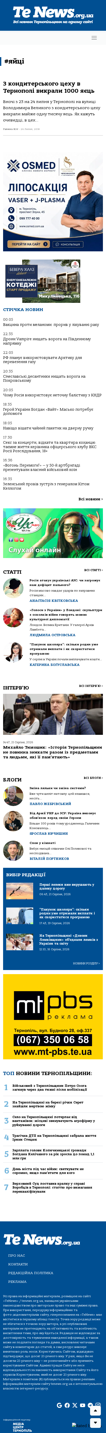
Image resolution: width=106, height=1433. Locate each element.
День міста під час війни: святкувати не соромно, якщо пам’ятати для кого (48, 1171)
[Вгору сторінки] (95, 1411)
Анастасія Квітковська (54, 601)
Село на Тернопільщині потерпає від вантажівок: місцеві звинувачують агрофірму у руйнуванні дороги (53, 1121)
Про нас (16, 1255)
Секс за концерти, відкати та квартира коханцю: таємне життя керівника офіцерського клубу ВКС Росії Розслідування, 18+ (49, 446)
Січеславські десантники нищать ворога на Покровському (44, 378)
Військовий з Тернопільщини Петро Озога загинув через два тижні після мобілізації (49, 1087)
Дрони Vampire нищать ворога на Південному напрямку (47, 341)
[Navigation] (94, 38)
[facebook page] (67, 1405)
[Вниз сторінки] (95, 1423)
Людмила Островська (52, 635)
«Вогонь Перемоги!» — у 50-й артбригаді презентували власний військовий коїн (41, 467)
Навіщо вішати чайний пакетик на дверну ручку (48, 428)
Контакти (18, 1264)
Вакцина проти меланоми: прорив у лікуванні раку (51, 325)
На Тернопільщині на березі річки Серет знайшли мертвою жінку (47, 1104)
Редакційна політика (30, 1273)
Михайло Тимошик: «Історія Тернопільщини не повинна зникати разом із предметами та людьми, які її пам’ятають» (52, 752)
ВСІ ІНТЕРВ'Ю (91, 686)
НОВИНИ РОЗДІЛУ (86, 963)
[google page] (59, 1405)
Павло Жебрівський (50, 804)
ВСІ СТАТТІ (93, 570)
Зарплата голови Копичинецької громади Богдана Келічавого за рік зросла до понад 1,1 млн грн (53, 1154)
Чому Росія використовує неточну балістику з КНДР (52, 395)
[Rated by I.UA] (87, 1425)
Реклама (17, 1282)
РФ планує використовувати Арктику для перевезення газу (42, 360)
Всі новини (90, 499)
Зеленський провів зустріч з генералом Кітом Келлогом (46, 486)
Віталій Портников (49, 859)
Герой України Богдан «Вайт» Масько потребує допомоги (48, 411)
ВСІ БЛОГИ (93, 778)
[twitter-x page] (74, 1405)
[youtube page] (82, 1405)
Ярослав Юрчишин (49, 834)
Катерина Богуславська (55, 665)
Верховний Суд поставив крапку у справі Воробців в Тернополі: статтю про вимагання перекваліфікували (52, 1187)
